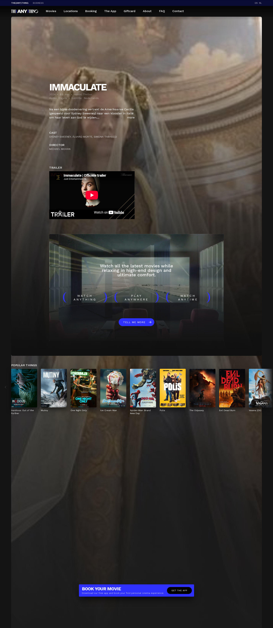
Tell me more (134, 322)
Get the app (179, 590)
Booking (91, 11)
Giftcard (129, 11)
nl (260, 3)
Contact (178, 11)
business (38, 3)
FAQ (162, 11)
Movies (51, 11)
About (147, 11)
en (256, 3)
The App (110, 11)
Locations (71, 11)
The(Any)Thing (19, 3)
